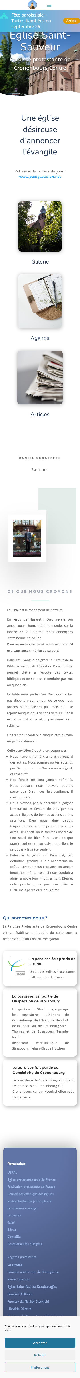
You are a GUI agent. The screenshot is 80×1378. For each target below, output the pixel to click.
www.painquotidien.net (40, 176)
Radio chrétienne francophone (29, 1201)
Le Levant (14, 1215)
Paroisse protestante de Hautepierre (33, 1272)
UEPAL (12, 1172)
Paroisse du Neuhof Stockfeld (28, 1301)
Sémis (12, 1229)
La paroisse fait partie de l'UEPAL (53, 961)
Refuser (40, 1355)
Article (71, 20)
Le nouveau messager (23, 1208)
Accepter (40, 1343)
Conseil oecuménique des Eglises (31, 1194)
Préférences (40, 1367)
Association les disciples (25, 1244)
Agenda (40, 338)
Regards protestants (22, 1257)
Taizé (11, 1222)
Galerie (40, 261)
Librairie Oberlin (19, 1309)
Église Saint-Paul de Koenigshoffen (32, 1287)
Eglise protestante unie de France (32, 1179)
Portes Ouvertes (19, 1279)
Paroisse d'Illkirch (20, 1294)
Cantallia (14, 1237)
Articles (40, 414)
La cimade (15, 1264)
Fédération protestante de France (31, 1187)
